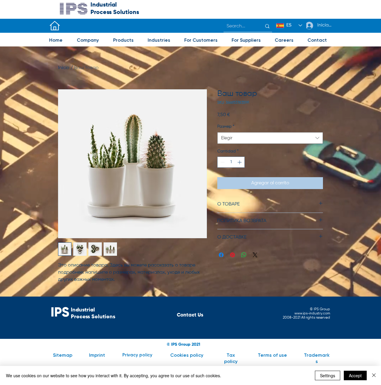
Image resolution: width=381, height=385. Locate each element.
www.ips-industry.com (312, 313)
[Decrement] (222, 162)
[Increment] (240, 162)
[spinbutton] (231, 162)
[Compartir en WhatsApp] (243, 254)
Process (101, 12)
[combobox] (270, 138)
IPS (60, 312)
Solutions (126, 12)
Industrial (103, 5)
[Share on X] (255, 254)
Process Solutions (93, 316)
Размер (225, 126)
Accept (355, 375)
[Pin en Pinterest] (232, 254)
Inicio (63, 68)
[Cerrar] (373, 375)
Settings (327, 375)
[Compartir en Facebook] (221, 254)
